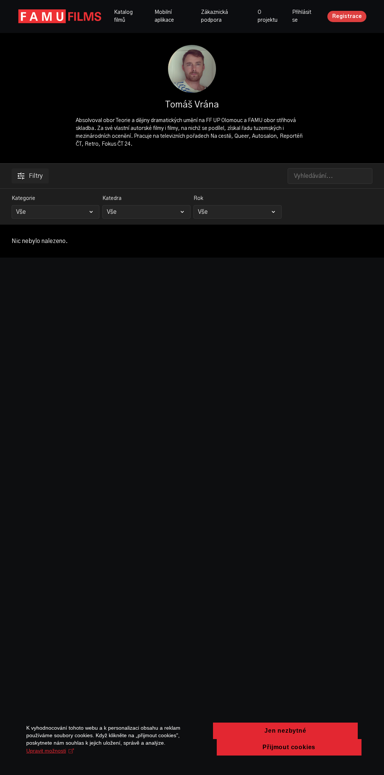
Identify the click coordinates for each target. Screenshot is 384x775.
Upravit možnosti (46, 751)
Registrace (347, 16)
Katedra (112, 198)
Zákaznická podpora (214, 16)
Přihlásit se (301, 16)
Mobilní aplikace (164, 16)
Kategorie (23, 198)
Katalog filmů (123, 16)
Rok (198, 198)
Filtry (36, 176)
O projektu (268, 16)
